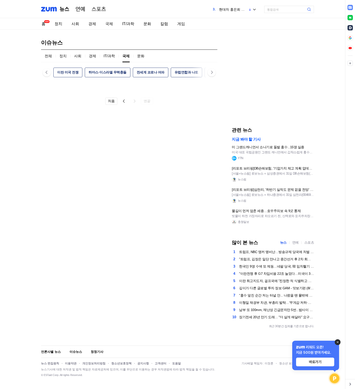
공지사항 (143, 363)
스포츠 (99, 9)
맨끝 (147, 101)
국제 (109, 24)
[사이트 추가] (350, 63)
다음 (134, 101)
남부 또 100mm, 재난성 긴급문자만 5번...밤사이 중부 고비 (276, 310)
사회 (75, 24)
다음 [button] (211, 72)
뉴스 (64, 9)
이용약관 (71, 363)
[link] (350, 7)
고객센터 (160, 363)
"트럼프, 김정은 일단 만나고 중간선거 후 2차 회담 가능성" (276, 259)
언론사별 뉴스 (51, 352)
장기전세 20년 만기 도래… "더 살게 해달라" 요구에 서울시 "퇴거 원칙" (276, 317)
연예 (80, 9)
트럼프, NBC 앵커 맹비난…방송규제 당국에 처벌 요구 (276, 252)
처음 (111, 101)
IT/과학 (128, 24)
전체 (48, 56)
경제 (92, 24)
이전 (123, 101)
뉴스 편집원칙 (50, 363)
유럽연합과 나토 (186, 72)
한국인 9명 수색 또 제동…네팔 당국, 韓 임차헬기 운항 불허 (276, 266)
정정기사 (97, 352)
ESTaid (48, 375)
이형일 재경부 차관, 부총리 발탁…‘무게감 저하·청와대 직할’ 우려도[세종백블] (276, 302)
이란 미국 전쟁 (67, 72)
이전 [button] (47, 72)
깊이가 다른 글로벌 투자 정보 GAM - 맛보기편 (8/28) (276, 288)
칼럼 (164, 24)
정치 (58, 24)
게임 (181, 24)
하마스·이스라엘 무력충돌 (108, 72)
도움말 (176, 363)
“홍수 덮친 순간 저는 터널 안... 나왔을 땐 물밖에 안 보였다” (276, 295)
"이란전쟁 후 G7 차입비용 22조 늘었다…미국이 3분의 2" (276, 274)
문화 (147, 24)
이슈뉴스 (76, 352)
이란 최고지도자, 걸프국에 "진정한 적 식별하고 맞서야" (276, 281)
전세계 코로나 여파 (150, 72)
